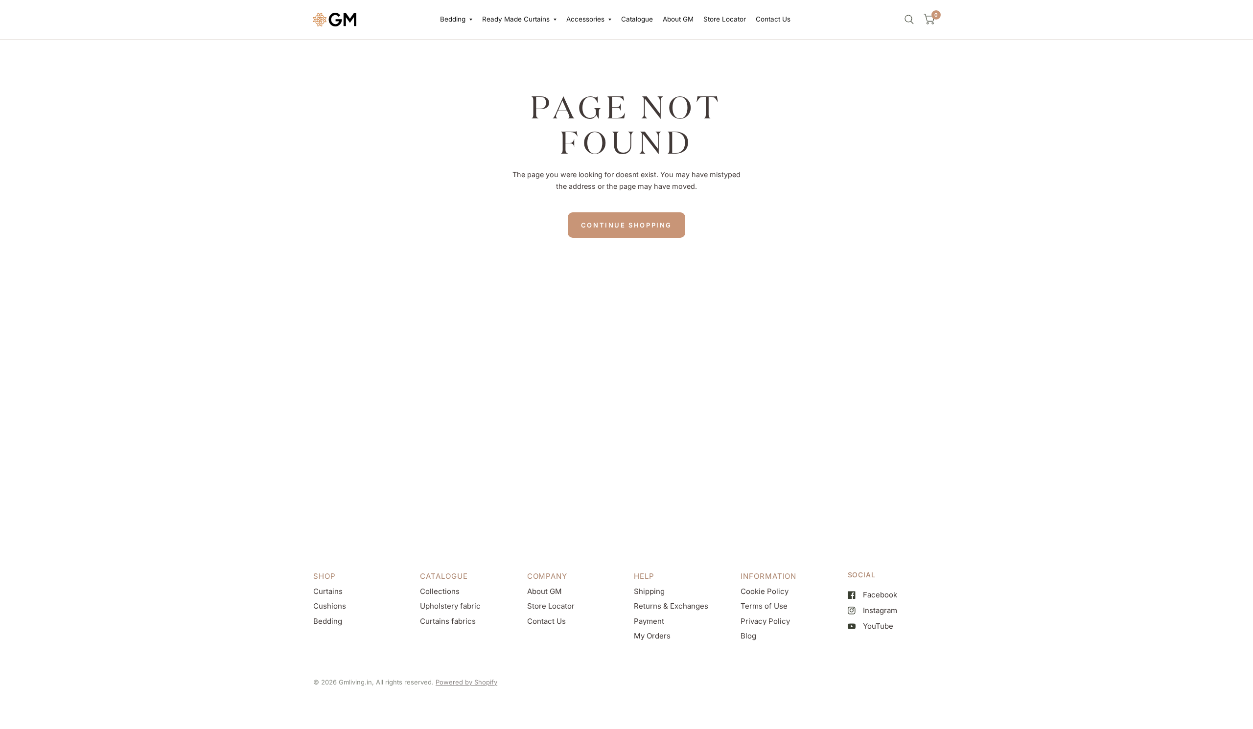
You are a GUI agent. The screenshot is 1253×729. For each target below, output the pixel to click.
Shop (324, 576)
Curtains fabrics (448, 621)
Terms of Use (764, 606)
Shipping (649, 591)
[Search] (909, 19)
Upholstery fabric (450, 606)
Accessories (585, 19)
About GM (678, 19)
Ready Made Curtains (516, 19)
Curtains (328, 591)
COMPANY (547, 576)
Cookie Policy (765, 591)
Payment (649, 621)
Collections (440, 591)
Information (768, 576)
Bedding (452, 19)
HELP (644, 576)
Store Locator (724, 19)
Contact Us (773, 19)
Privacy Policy (765, 621)
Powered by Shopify (466, 682)
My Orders (652, 635)
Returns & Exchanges (671, 606)
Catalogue (637, 19)
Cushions (329, 606)
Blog (748, 635)
